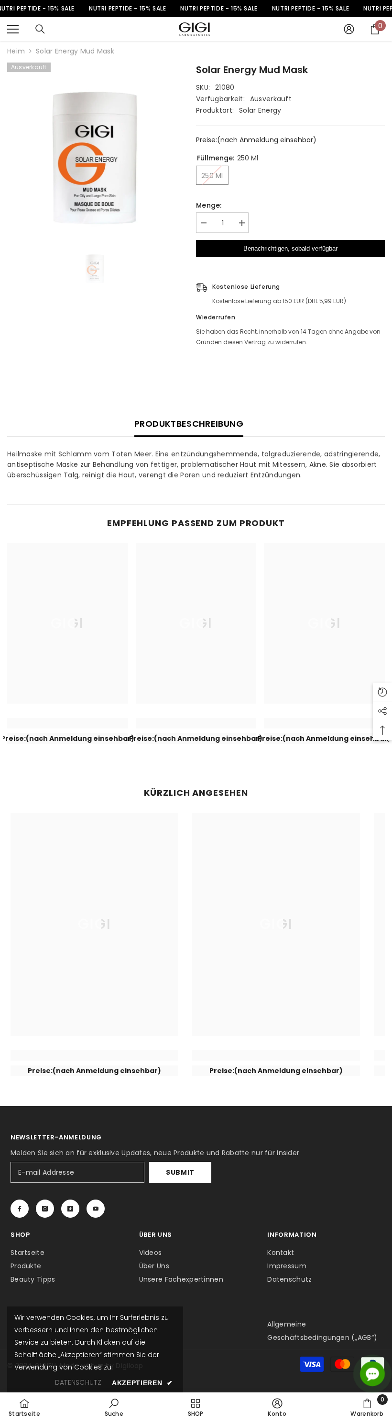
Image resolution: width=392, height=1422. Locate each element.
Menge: (209, 205)
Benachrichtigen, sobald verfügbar (290, 248)
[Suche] (40, 29)
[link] (67, 723)
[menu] (13, 29)
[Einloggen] (349, 29)
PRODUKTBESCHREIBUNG (188, 424)
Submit (180, 1172)
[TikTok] (70, 1209)
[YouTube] (96, 1209)
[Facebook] (20, 1209)
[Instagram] (45, 1209)
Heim (16, 51)
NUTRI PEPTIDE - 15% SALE (127, 8)
